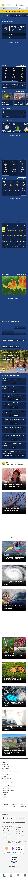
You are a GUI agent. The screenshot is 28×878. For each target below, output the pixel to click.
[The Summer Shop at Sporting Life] (23, 345)
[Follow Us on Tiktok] (15, 818)
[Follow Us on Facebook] (3, 818)
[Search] (16, 5)
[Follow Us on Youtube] (11, 818)
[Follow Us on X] (23, 818)
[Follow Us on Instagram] (7, 818)
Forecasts (21, 8)
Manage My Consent (7, 774)
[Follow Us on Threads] (19, 818)
